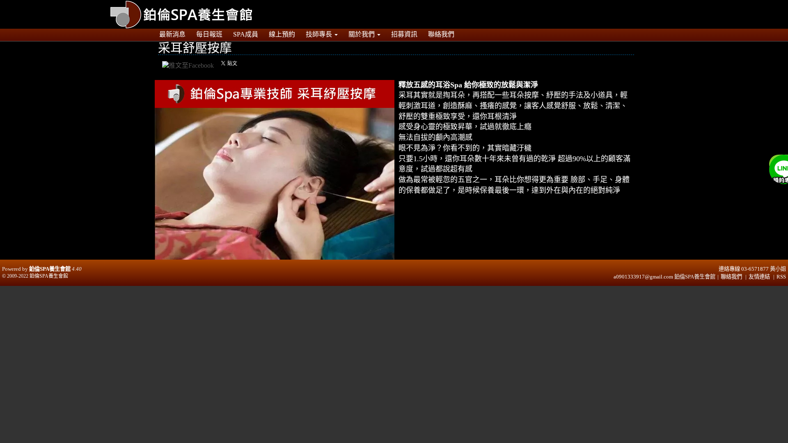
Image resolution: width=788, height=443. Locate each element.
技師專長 (320, 34)
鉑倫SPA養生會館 (50, 269)
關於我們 (362, 34)
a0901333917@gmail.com (643, 277)
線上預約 (282, 34)
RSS (781, 277)
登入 (663, 4)
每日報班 (209, 34)
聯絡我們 (441, 34)
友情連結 (759, 277)
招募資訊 (404, 34)
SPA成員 (245, 34)
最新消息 (172, 34)
